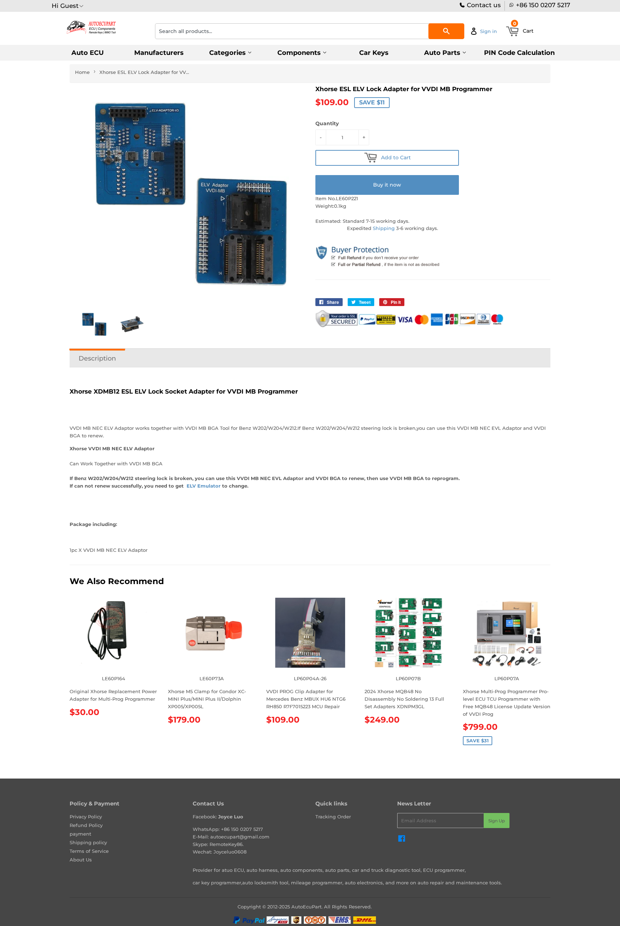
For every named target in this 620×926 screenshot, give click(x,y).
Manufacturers (159, 53)
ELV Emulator (203, 486)
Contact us (483, 5)
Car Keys (374, 53)
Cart (523, 28)
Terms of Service (89, 851)
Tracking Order (333, 816)
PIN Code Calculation (519, 53)
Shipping (384, 228)
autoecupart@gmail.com (239, 837)
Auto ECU (87, 53)
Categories (228, 53)
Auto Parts (443, 53)
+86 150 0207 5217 (543, 5)
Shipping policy (88, 842)
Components (300, 53)
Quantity (327, 123)
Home (82, 72)
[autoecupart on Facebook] (401, 839)
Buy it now (387, 185)
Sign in (488, 31)
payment (80, 834)
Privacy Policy (86, 816)
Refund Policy (86, 825)
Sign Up (496, 820)
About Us (81, 859)
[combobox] (309, 31)
